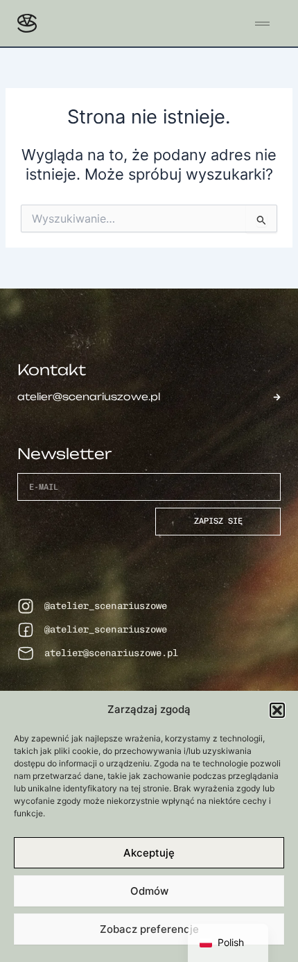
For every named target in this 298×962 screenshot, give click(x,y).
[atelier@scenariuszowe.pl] (25, 653)
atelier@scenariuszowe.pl (111, 653)
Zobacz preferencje (149, 929)
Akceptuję (149, 852)
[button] (277, 710)
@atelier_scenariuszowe (105, 606)
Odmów (149, 890)
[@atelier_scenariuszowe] (25, 606)
